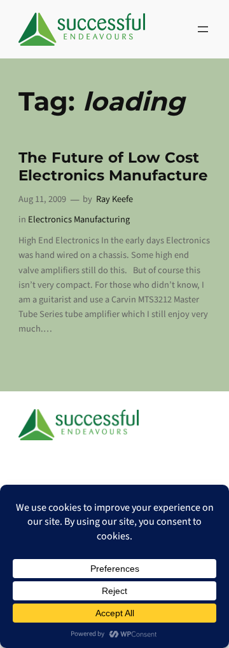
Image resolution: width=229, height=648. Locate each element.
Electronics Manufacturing (79, 219)
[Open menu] (203, 29)
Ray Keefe (114, 199)
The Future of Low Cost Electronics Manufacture (113, 166)
